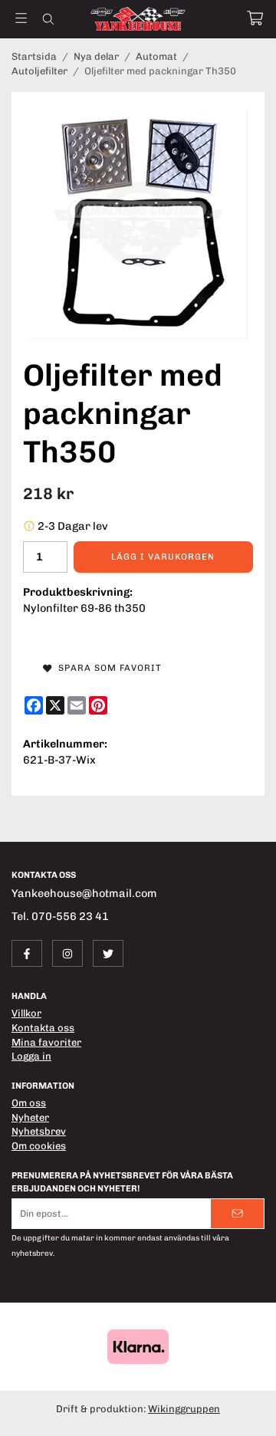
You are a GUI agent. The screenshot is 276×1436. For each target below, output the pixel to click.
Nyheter (30, 1117)
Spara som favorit (107, 667)
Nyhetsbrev (39, 1131)
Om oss (29, 1103)
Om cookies (39, 1146)
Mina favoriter (46, 1042)
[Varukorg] (255, 18)
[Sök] (47, 19)
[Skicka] (237, 1213)
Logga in (31, 1056)
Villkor (26, 1013)
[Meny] (21, 18)
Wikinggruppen (184, 1409)
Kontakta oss (43, 1027)
